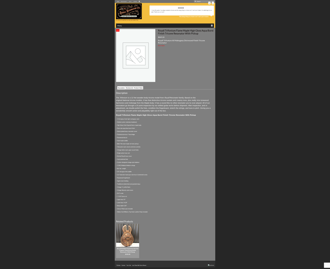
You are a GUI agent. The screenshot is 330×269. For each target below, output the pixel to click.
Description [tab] (121, 88)
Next (213, 3)
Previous (209, 3)
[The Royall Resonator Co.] (131, 11)
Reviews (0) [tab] (129, 88)
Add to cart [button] (127, 257)
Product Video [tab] (138, 88)
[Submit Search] (195, 1)
